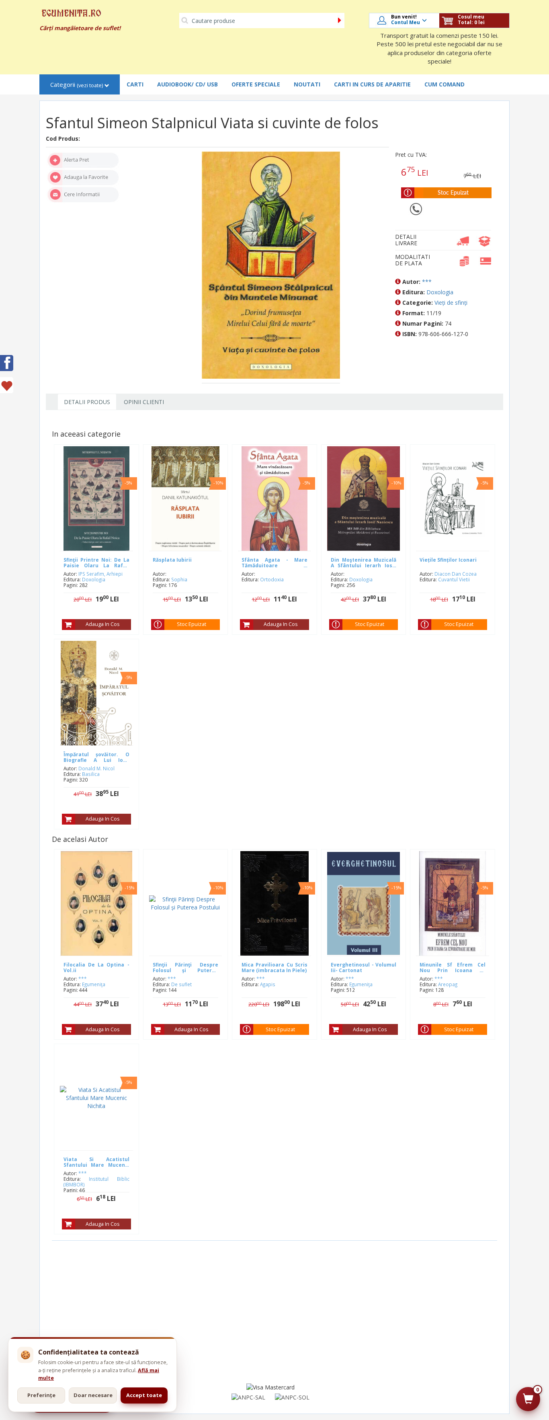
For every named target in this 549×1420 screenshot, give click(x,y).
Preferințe (41, 1395)
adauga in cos (102, 624)
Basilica (91, 774)
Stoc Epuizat (191, 624)
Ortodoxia (272, 579)
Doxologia (439, 292)
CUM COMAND (444, 84)
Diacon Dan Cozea (455, 573)
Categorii (76, 84)
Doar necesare (93, 1395)
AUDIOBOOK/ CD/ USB (187, 84)
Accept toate (144, 1395)
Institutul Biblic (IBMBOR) (96, 1182)
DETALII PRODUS (87, 402)
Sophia (179, 579)
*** (427, 281)
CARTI (135, 84)
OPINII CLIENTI (144, 402)
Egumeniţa (93, 984)
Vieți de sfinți (450, 302)
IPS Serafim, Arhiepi (100, 573)
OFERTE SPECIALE (255, 84)
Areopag (447, 984)
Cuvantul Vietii (454, 579)
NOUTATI (307, 84)
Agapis (267, 984)
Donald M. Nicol (96, 768)
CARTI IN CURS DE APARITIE (372, 84)
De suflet (181, 984)
